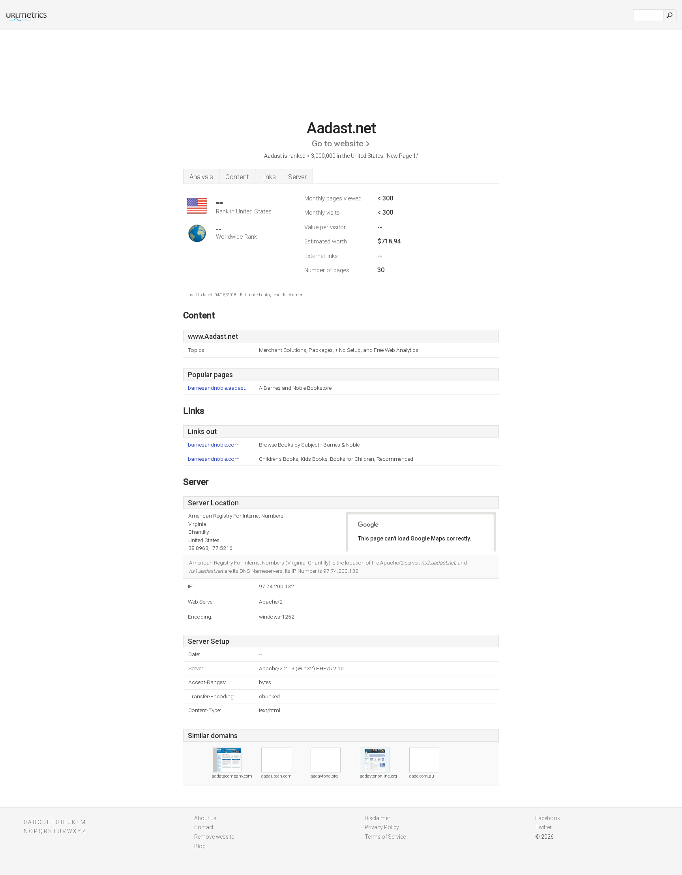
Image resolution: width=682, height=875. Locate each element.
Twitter (543, 827)
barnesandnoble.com (214, 445)
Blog (200, 846)
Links (268, 177)
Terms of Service (385, 837)
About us (205, 818)
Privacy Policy (382, 827)
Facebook (547, 818)
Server (297, 177)
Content (237, 177)
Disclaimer (377, 818)
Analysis (201, 177)
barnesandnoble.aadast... (218, 388)
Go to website (337, 143)
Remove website (214, 837)
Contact (204, 827)
